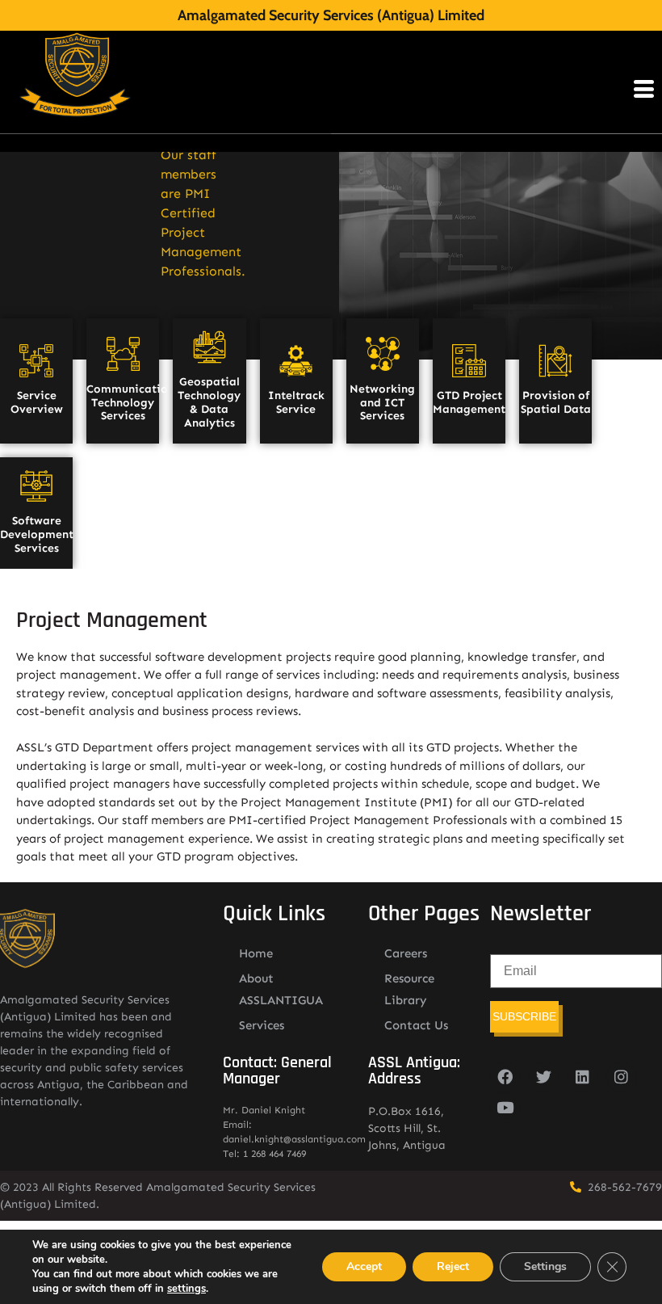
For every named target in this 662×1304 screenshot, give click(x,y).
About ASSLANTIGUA (281, 989)
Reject (453, 1266)
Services (261, 1025)
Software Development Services (36, 534)
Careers (405, 953)
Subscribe (524, 1016)
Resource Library (409, 989)
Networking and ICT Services (382, 402)
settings (186, 1288)
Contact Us (416, 1025)
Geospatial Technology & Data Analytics (209, 402)
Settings (545, 1266)
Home (256, 953)
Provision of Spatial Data (556, 402)
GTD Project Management (469, 402)
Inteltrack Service (296, 402)
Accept (364, 1266)
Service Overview (36, 402)
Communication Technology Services (130, 402)
